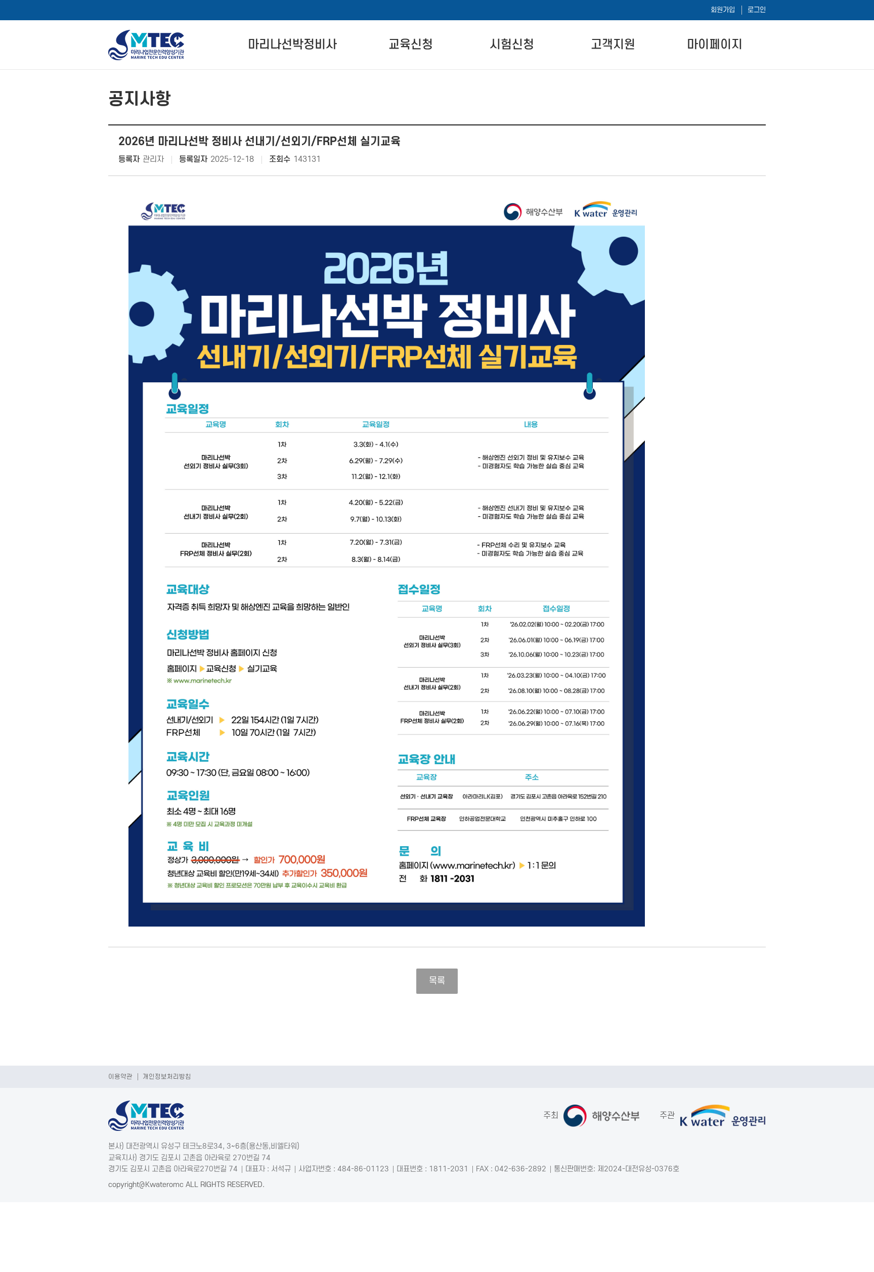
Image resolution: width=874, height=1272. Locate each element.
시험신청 (512, 45)
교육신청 (410, 45)
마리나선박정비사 (292, 45)
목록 (437, 981)
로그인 (757, 10)
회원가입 (723, 10)
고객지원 (613, 45)
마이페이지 (714, 45)
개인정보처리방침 (167, 1076)
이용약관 (120, 1076)
